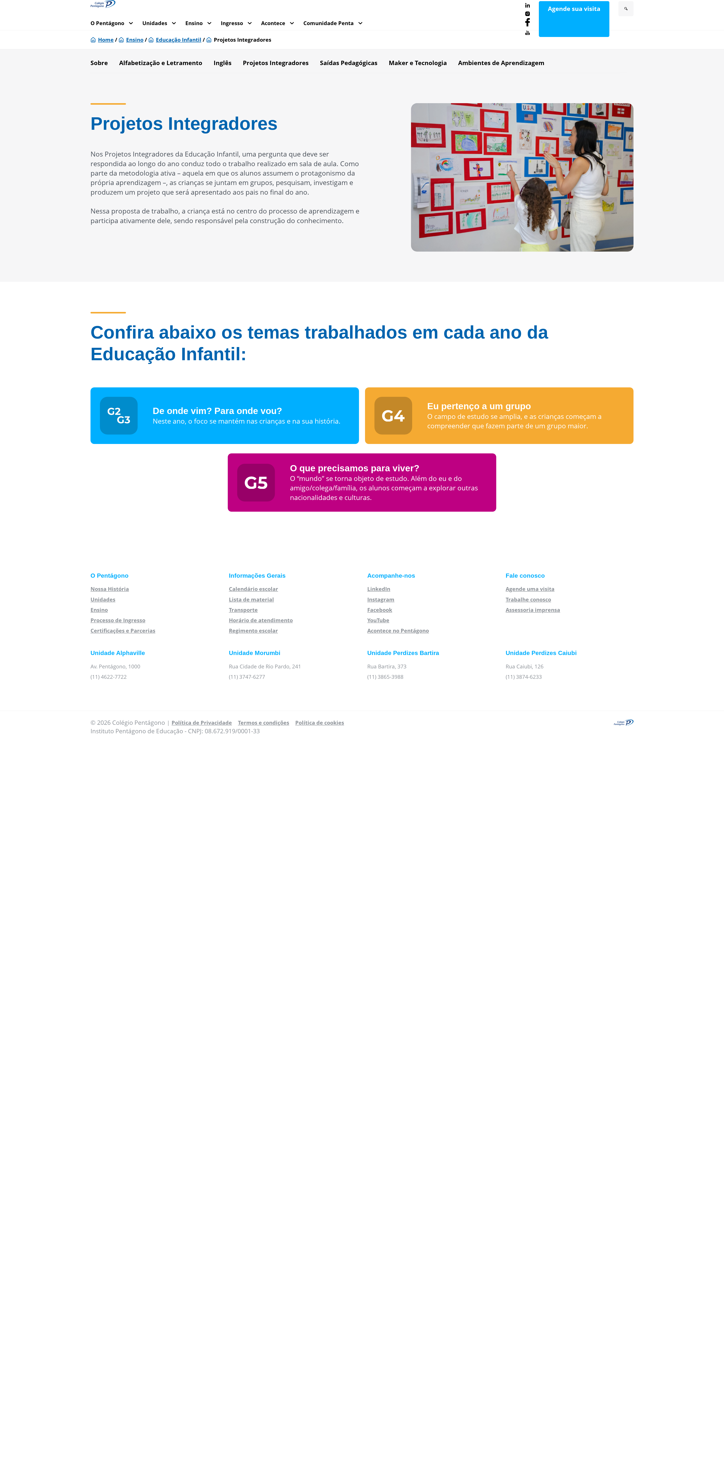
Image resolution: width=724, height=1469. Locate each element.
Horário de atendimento (261, 620)
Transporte (243, 609)
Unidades (154, 23)
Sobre (99, 63)
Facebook (379, 609)
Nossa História (109, 588)
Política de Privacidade (202, 722)
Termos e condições (263, 722)
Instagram (380, 599)
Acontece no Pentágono (398, 630)
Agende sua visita (574, 9)
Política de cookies (319, 722)
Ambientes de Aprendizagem (501, 63)
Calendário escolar (253, 588)
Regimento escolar (253, 630)
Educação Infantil (178, 39)
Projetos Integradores (276, 63)
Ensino (194, 23)
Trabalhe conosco (528, 599)
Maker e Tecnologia (418, 63)
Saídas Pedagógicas (348, 63)
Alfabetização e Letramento (160, 63)
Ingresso (232, 23)
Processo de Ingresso (117, 620)
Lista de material (251, 599)
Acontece (273, 23)
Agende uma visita (530, 588)
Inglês (223, 63)
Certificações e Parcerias (122, 630)
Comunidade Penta (328, 23)
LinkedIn (378, 588)
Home (106, 39)
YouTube (378, 620)
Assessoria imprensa (533, 609)
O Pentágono (107, 23)
